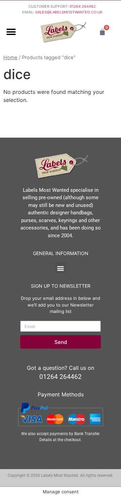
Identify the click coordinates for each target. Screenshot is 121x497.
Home (10, 58)
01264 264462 (83, 6)
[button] (10, 31)
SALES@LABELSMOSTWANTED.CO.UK (69, 12)
